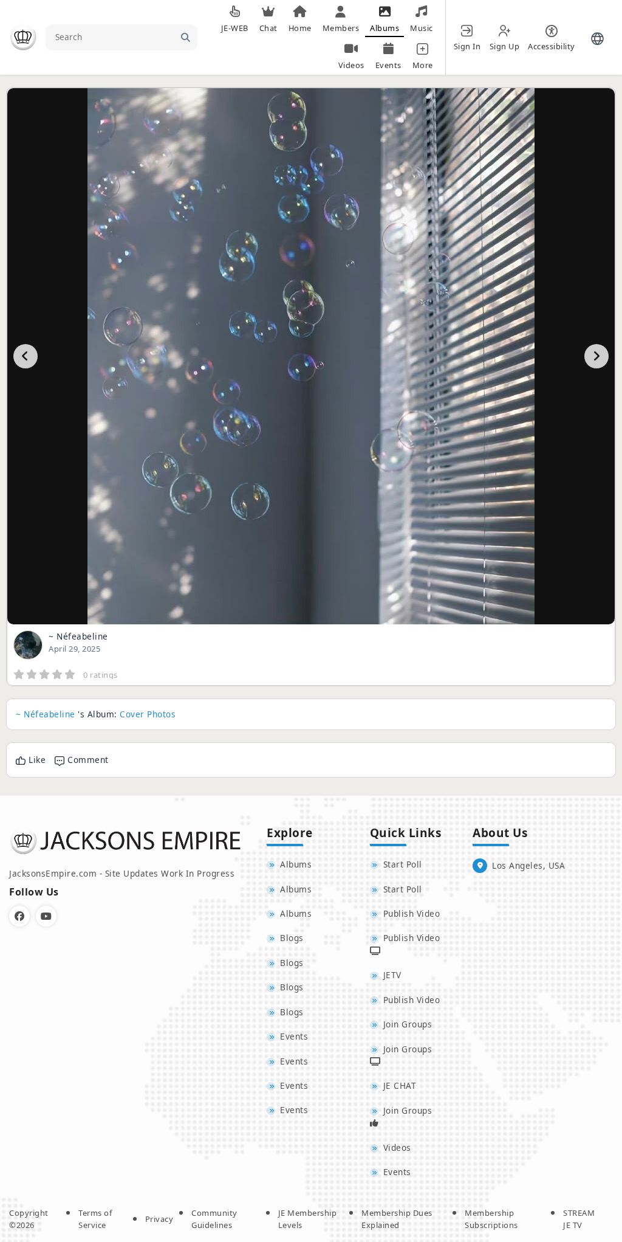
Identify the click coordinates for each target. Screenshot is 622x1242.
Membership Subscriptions (491, 1218)
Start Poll (402, 864)
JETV (392, 975)
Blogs (292, 938)
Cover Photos (148, 714)
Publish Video (411, 913)
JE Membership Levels (307, 1218)
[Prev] (25, 356)
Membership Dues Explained (396, 1218)
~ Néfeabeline (78, 636)
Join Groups (407, 1024)
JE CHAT (400, 1085)
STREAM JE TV (579, 1218)
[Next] (596, 356)
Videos (397, 1147)
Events (294, 1036)
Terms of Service (95, 1218)
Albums (296, 864)
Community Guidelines (214, 1218)
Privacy (159, 1218)
